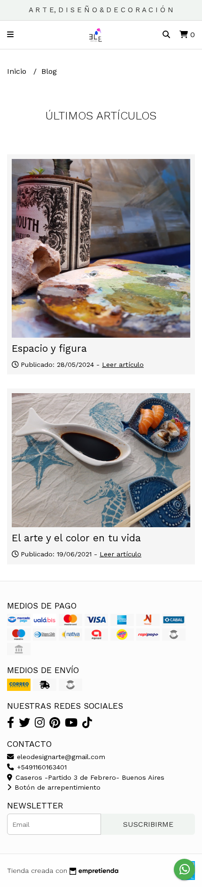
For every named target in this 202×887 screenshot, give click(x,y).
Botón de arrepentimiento (56, 787)
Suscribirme (148, 824)
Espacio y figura (49, 348)
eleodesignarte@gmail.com (60, 756)
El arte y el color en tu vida (76, 538)
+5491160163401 (41, 767)
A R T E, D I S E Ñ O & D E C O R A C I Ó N (101, 10)
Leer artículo (123, 364)
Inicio (18, 71)
